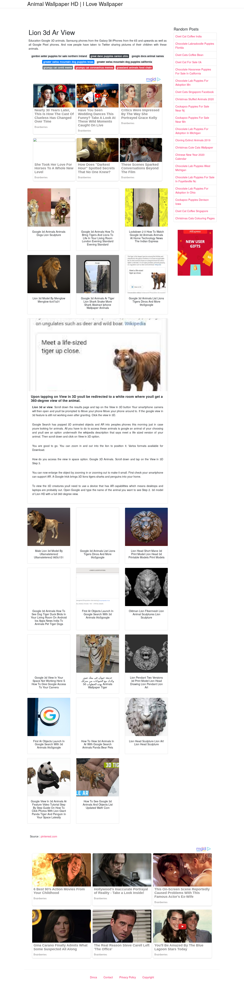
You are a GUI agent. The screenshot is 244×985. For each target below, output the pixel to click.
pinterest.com (49, 836)
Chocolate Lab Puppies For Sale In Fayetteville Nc (194, 179)
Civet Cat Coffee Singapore (191, 211)
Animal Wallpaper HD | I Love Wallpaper (75, 3)
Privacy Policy (127, 977)
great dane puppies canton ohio (109, 56)
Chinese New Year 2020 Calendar (190, 157)
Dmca (93, 977)
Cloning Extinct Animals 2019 (192, 140)
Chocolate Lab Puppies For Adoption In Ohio (191, 190)
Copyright (148, 977)
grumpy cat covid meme (57, 67)
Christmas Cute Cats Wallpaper (194, 147)
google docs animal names (148, 56)
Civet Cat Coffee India (188, 36)
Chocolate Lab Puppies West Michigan (192, 168)
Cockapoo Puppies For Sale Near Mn (192, 120)
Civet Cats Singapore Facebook (194, 92)
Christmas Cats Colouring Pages (195, 218)
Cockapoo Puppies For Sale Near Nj (192, 108)
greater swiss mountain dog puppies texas (68, 62)
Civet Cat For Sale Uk (188, 62)
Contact (108, 977)
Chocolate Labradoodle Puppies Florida (194, 45)
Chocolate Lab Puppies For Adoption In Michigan (191, 131)
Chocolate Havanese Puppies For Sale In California (193, 71)
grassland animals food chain (134, 67)
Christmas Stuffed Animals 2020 (194, 99)
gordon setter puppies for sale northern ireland (59, 56)
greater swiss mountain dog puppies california (124, 62)
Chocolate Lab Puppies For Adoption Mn (191, 82)
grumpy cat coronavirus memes (94, 67)
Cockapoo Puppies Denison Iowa (192, 202)
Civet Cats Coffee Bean (189, 55)
